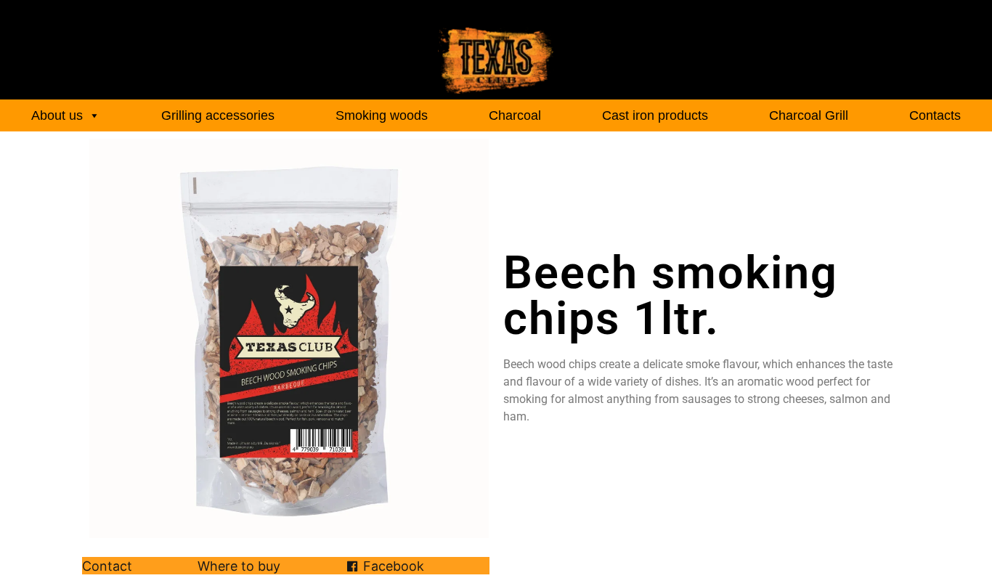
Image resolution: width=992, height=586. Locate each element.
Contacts (935, 115)
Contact (107, 566)
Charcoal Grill (808, 115)
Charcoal (515, 115)
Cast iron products (655, 115)
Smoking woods (382, 115)
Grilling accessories (218, 115)
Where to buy (239, 566)
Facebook (393, 566)
